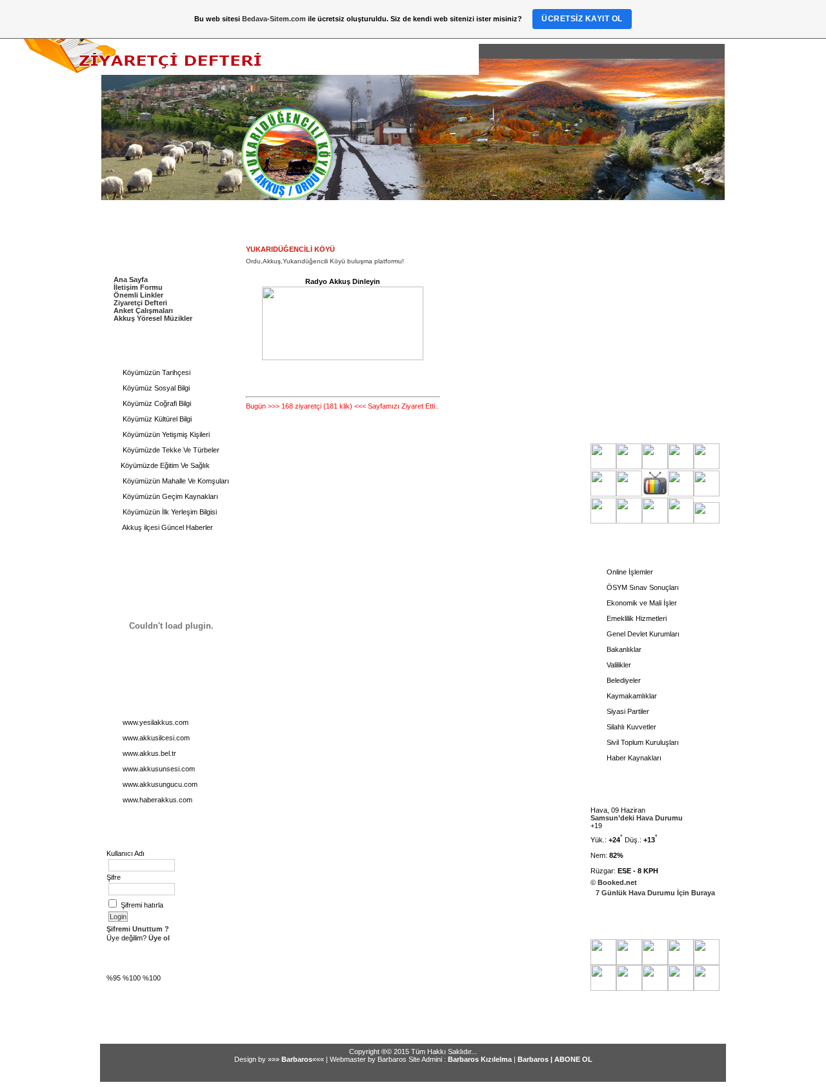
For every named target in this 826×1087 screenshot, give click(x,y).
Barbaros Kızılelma (480, 1059)
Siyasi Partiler (627, 711)
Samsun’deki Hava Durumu (636, 818)
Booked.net (617, 882)
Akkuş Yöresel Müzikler (153, 318)
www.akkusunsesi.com (158, 769)
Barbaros (296, 1059)
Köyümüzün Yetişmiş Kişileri (165, 434)
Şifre (113, 877)
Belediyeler (623, 680)
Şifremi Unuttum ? (137, 929)
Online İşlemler (629, 572)
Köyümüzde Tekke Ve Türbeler (170, 450)
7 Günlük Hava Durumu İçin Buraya (655, 893)
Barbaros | (536, 1059)
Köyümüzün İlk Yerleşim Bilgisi (169, 512)
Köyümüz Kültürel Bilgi (156, 419)
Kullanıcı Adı (125, 853)
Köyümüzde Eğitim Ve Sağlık (165, 465)
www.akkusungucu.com (159, 784)
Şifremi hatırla (142, 905)
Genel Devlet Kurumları (642, 634)
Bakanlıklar (623, 649)
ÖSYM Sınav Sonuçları (642, 587)
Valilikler (618, 665)
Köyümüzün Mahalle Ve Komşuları (175, 481)
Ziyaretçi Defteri (140, 303)
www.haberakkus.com (156, 800)
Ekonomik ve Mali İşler (641, 603)
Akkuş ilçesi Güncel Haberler (167, 527)
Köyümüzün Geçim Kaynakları (169, 496)
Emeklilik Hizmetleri (636, 618)
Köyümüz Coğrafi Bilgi (156, 403)
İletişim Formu (138, 287)
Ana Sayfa (131, 279)
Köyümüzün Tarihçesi (155, 372)
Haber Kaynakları (633, 758)
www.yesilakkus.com (154, 722)
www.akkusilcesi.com (155, 738)
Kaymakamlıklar (631, 696)
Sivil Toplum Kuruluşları (642, 742)
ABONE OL (573, 1059)
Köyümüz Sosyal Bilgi (155, 388)
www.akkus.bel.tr (148, 753)
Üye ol (158, 938)
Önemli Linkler (138, 295)
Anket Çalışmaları (143, 310)
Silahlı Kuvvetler (630, 727)
